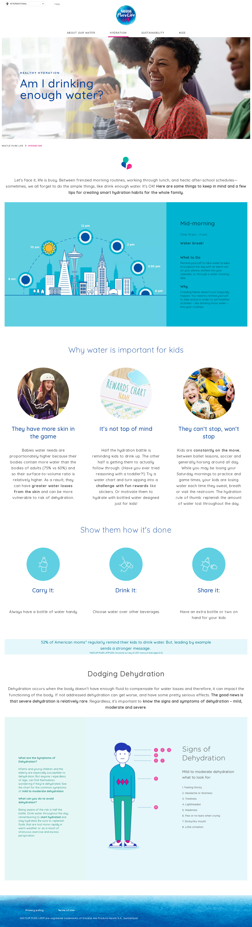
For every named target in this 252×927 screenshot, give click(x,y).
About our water (81, 32)
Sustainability (152, 32)
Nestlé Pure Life (12, 145)
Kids (182, 32)
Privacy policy (34, 910)
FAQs (57, 4)
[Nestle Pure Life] (126, 15)
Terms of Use (66, 910)
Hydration (118, 32)
